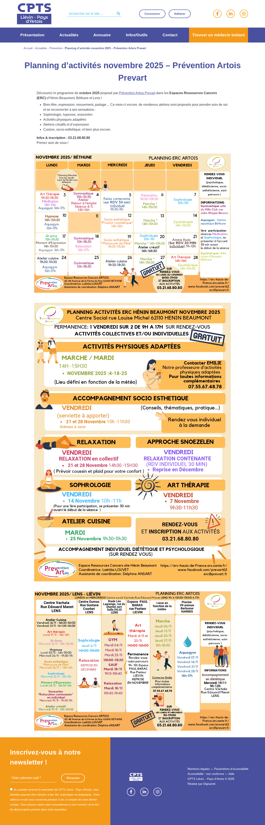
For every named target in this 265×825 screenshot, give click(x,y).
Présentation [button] (32, 35)
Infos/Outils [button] (137, 35)
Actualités (68, 35)
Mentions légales (199, 768)
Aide (231, 773)
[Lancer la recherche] (118, 13)
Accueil (28, 48)
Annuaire (102, 35)
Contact (170, 35)
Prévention (55, 48)
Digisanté (209, 783)
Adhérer (179, 13)
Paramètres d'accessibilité (231, 768)
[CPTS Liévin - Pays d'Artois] (34, 13)
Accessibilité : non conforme (206, 773)
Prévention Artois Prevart (137, 93)
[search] (94, 14)
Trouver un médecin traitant (218, 35)
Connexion (152, 13)
